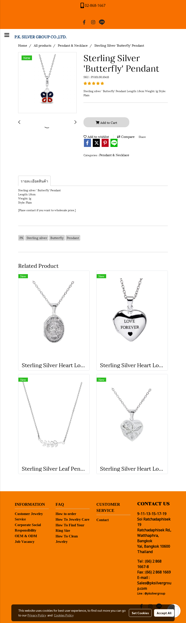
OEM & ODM (26, 536)
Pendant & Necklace (114, 154)
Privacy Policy (36, 615)
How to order (66, 514)
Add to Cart (108, 122)
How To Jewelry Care (72, 519)
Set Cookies (140, 613)
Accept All (164, 613)
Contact (102, 520)
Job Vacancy (24, 542)
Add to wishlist (98, 136)
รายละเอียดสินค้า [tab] (34, 181)
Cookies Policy (63, 615)
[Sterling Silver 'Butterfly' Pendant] (47, 82)
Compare (127, 136)
